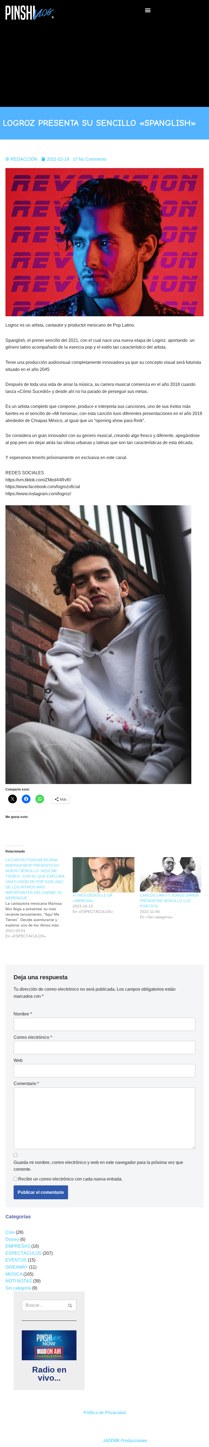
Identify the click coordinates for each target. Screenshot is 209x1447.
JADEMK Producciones (125, 1440)
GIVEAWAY (16, 1267)
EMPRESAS (17, 1246)
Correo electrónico (33, 1037)
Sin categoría (18, 1288)
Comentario (26, 1083)
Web (18, 1060)
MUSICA (13, 1274)
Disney (12, 1239)
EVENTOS (16, 1260)
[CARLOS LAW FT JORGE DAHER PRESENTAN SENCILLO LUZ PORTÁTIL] (171, 875)
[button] (147, 9)
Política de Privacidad (105, 1412)
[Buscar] (70, 1305)
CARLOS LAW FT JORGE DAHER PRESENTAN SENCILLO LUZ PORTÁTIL (169, 900)
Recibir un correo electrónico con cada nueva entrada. (70, 1179)
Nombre (23, 1014)
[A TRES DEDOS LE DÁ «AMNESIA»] (103, 875)
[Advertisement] (104, 63)
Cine (10, 1232)
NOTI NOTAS (18, 1281)
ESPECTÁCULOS (23, 1253)
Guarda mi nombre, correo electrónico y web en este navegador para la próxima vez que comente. (98, 1166)
